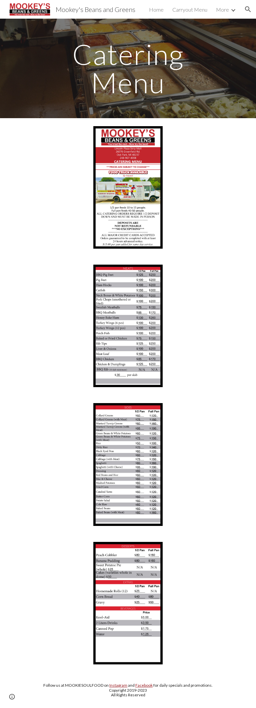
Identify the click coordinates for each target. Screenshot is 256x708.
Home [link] (156, 9)
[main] (128, 68)
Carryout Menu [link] (189, 9)
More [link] (222, 9)
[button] (248, 9)
